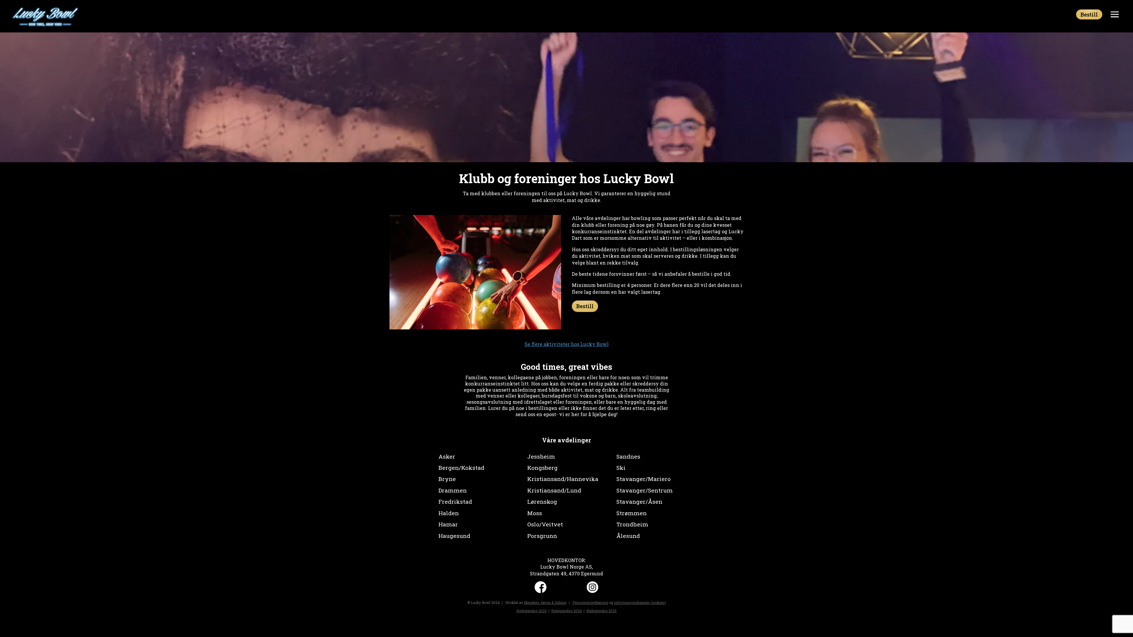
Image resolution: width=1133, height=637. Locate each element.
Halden (448, 513)
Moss (534, 513)
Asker (446, 456)
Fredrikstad (455, 501)
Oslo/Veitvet (545, 524)
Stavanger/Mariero (643, 478)
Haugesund (454, 535)
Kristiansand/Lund (554, 490)
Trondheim (632, 524)
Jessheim (541, 456)
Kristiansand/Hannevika (562, 478)
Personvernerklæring (590, 602)
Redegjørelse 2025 (601, 610)
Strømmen (631, 513)
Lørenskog (542, 501)
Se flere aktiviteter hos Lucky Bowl (567, 344)
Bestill (1089, 14)
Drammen (452, 490)
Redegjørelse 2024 (566, 610)
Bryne (447, 478)
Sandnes (628, 456)
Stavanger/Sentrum (644, 490)
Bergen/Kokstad (461, 467)
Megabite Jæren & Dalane (545, 602)
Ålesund (628, 535)
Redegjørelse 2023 (531, 610)
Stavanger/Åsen (639, 501)
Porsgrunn (542, 535)
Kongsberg (542, 467)
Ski (621, 467)
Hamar (448, 524)
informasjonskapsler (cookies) (640, 602)
